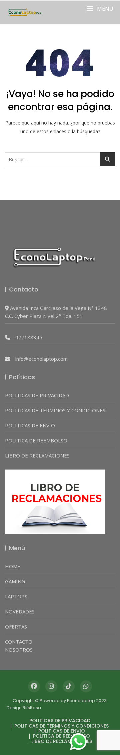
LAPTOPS (16, 596)
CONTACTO (18, 641)
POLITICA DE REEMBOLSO (36, 440)
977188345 (28, 337)
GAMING (15, 581)
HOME (12, 566)
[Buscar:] (60, 159)
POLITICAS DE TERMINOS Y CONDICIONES (55, 410)
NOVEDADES (20, 611)
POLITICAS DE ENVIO (30, 425)
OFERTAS (16, 626)
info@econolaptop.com (41, 358)
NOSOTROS (19, 649)
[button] (99, 9)
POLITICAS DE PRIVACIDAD (37, 395)
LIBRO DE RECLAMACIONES (37, 455)
